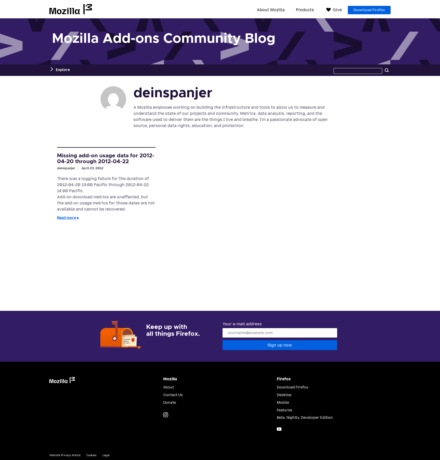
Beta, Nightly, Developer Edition (305, 417)
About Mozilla (271, 10)
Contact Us (173, 395)
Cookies (91, 455)
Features (284, 410)
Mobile (283, 402)
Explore (63, 70)
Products (305, 10)
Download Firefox (369, 10)
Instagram (165, 414)
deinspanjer (66, 168)
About (168, 387)
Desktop (284, 395)
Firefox (284, 379)
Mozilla (70, 9)
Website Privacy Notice (64, 455)
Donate (169, 402)
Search (387, 70)
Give (337, 9)
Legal (105, 455)
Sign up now (279, 345)
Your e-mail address (242, 324)
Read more (66, 218)
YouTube (279, 429)
